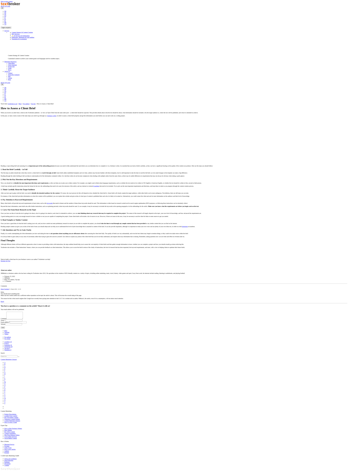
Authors (6, 451)
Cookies (6, 465)
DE (5, 11)
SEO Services (16, 34)
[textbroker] (10, 4)
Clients (10, 78)
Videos (6, 334)
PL (5, 21)
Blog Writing (8, 430)
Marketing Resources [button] (10, 61)
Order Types (8, 448)
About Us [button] (7, 71)
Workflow (7, 350)
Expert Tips (11, 66)
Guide (10, 68)
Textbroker (8, 346)
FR (5, 13)
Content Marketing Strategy (12, 421)
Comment (3, 318)
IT (5, 18)
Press (9, 79)
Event (6, 343)
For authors (26, 104)
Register (6, 452)
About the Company (14, 74)
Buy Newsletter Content (11, 417)
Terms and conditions (10, 459)
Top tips (33, 104)
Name (2, 320)
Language (8, 345)
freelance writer (51, 116)
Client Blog (11, 63)
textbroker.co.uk (12, 104)
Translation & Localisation (19, 39)
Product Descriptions (10, 414)
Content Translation (10, 433)
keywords (50, 203)
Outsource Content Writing (12, 419)
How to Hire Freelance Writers (13, 428)
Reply (2, 301)
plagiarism (185, 226)
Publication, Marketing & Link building (23, 37)
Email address (5, 322)
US (5, 24)
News (9, 70)
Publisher (7, 462)
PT (5, 19)
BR (5, 22)
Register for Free (5, 261)
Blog (20, 104)
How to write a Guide (10, 422)
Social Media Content (10, 438)
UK (2, 8)
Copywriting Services (10, 436)
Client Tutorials (12, 65)
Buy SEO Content (9, 432)
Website (3, 324)
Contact (10, 73)
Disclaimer (7, 463)
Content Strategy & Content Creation (22, 32)
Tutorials (6, 332)
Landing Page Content (10, 416)
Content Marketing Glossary (9, 359)
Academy (8, 342)
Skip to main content (7, 1)
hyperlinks (96, 186)
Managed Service (9, 444)
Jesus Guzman (5, 289)
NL (5, 14)
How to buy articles (10, 449)
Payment (6, 446)
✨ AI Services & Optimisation (21, 36)
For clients (7, 338)
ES (5, 16)
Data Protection (8, 460)
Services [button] (6, 31)
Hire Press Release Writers (11, 435)
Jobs (9, 76)
